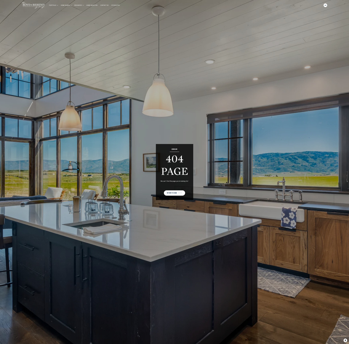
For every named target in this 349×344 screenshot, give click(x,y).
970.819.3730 (115, 5)
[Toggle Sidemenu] (325, 5)
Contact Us (104, 5)
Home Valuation (91, 5)
